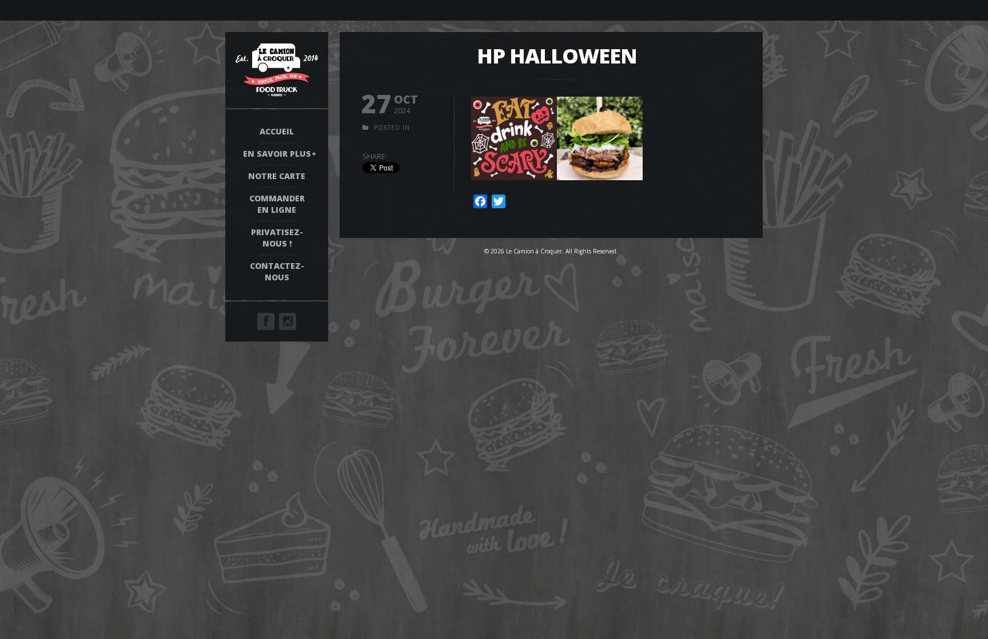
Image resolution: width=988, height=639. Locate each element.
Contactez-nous (277, 271)
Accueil (277, 131)
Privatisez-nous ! (277, 238)
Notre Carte (276, 175)
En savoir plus (277, 153)
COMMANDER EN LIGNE (277, 204)
